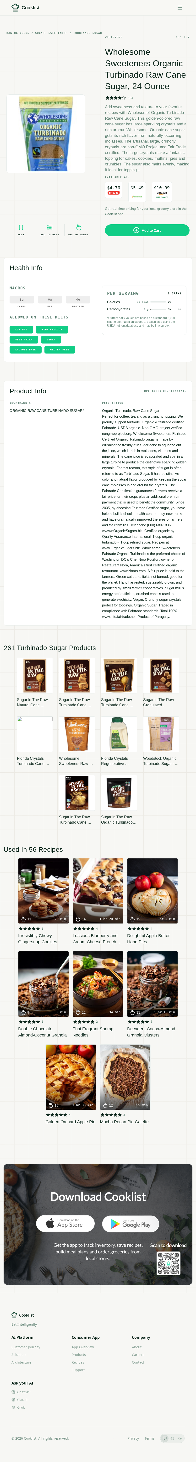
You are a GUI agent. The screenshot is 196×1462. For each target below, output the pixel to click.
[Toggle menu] (180, 7)
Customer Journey (25, 1347)
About (137, 1347)
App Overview (83, 1347)
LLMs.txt (115, 1438)
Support (78, 1370)
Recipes (78, 1362)
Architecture (21, 1362)
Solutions (18, 1354)
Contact (138, 1362)
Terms (149, 1438)
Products (79, 1354)
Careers (138, 1354)
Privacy (133, 1438)
